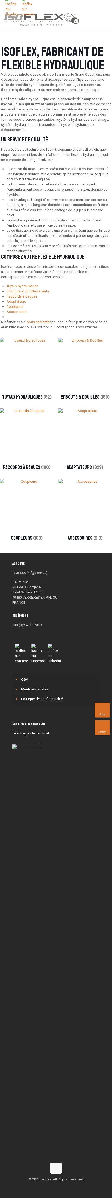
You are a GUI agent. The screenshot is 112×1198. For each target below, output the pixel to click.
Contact (102, 732)
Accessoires (16, 312)
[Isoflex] (41, 19)
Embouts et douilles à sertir (28, 291)
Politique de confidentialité (42, 699)
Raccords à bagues (22, 296)
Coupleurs (15, 307)
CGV (24, 679)
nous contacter (39, 322)
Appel (102, 714)
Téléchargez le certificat (30, 733)
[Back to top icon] (56, 1168)
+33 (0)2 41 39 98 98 (27, 625)
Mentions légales (34, 689)
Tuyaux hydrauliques (22, 286)
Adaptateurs (16, 301)
